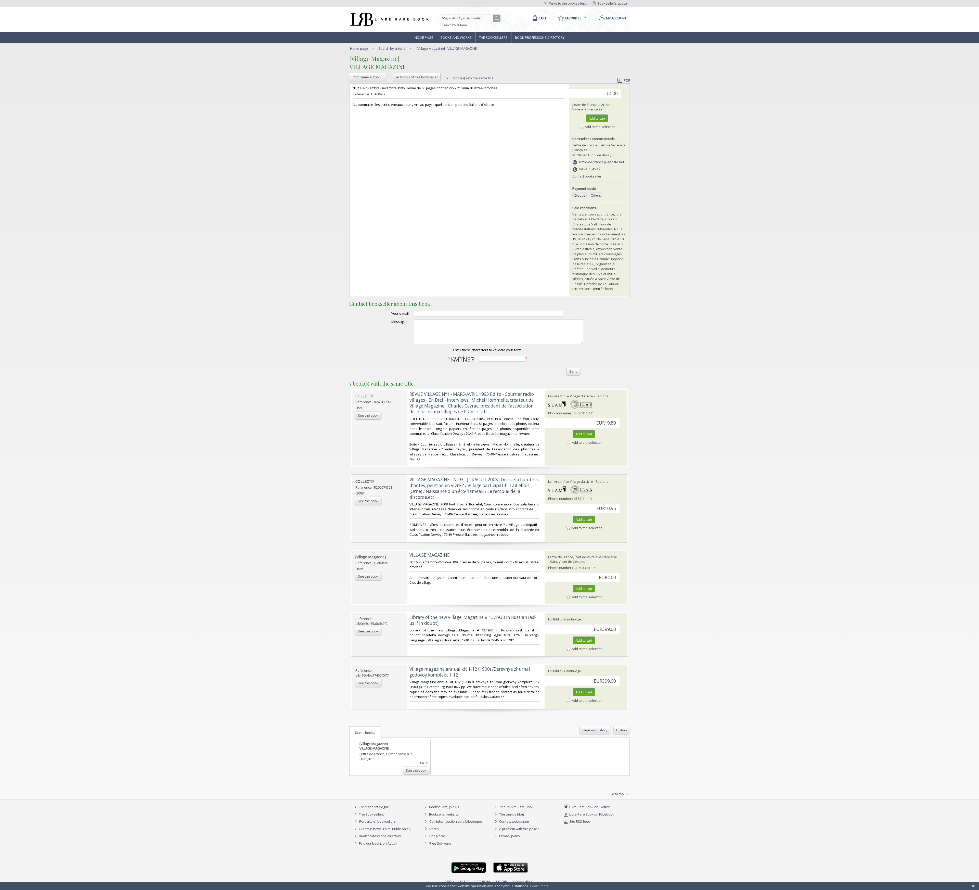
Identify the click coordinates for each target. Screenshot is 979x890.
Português (482, 881)
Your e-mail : (400, 313)
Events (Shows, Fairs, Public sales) (384, 829)
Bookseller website (443, 814)
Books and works (456, 37)
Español (464, 881)
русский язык (522, 881)
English (448, 881)
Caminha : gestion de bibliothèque (455, 821)
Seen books (365, 732)
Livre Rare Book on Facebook (591, 814)
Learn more (539, 886)
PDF (627, 80)
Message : (399, 321)
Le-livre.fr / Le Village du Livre (570, 396)
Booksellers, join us (443, 807)
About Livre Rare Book (516, 807)
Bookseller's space (612, 3)
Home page (424, 37)
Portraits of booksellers (377, 821)
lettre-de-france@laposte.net (601, 162)
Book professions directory (539, 37)
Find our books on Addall (377, 843)
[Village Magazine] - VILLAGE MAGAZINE (447, 48)
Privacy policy (509, 836)
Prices (434, 829)
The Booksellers (493, 37)
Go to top (617, 794)
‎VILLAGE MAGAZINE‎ (429, 555)
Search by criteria (454, 25)
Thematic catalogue (373, 807)
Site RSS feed (579, 821)
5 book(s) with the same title (472, 78)
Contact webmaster (513, 821)
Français (501, 881)
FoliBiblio (555, 619)
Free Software (440, 843)
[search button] (497, 18)
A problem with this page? (518, 829)
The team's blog (511, 814)
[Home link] (389, 19)
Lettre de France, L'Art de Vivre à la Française (591, 106)
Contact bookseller (586, 176)
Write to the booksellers (567, 3)
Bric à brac (437, 836)
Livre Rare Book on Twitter (589, 807)
